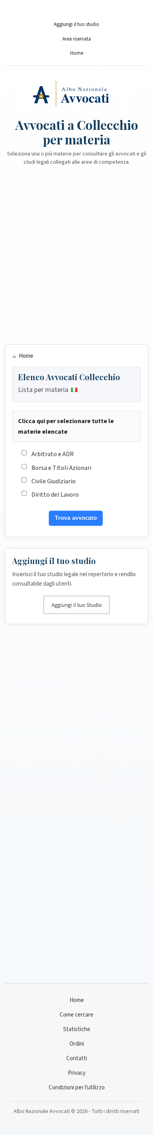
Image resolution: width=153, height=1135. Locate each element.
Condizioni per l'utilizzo (77, 1087)
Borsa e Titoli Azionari (61, 468)
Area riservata (76, 39)
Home (76, 53)
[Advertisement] (76, 259)
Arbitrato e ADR (52, 454)
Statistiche (76, 1029)
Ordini (76, 1044)
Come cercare (76, 1015)
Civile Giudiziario (53, 481)
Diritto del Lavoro (55, 494)
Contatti (76, 1058)
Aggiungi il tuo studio (76, 24)
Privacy (77, 1073)
